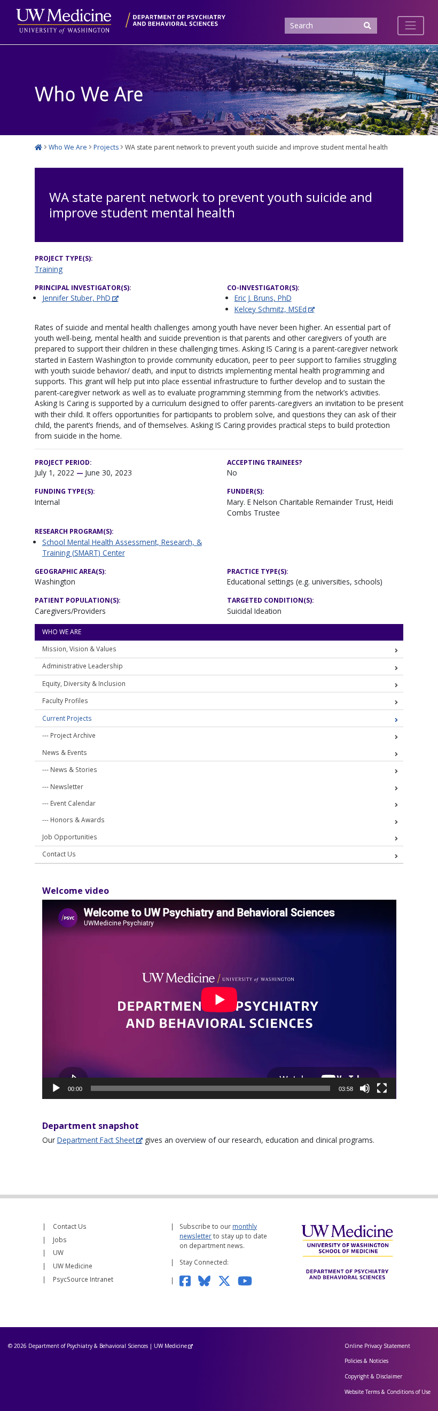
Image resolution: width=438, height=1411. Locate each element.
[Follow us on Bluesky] (208, 1280)
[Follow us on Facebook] (188, 1280)
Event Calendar (73, 803)
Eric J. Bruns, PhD (263, 298)
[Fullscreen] (382, 1088)
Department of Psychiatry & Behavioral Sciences (88, 1346)
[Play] (56, 1088)
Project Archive (73, 735)
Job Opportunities (69, 836)
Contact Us (59, 853)
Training (48, 269)
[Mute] (364, 1088)
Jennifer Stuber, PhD (76, 298)
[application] (219, 999)
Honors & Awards (77, 819)
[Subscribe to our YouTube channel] (248, 1280)
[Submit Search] (367, 26)
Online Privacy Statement (377, 1346)
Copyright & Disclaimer (373, 1376)
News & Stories (73, 769)
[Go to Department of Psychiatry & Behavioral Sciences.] (38, 147)
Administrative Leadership (82, 665)
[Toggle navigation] (410, 25)
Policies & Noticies (366, 1361)
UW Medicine (72, 1265)
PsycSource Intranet (83, 1279)
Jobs (60, 1239)
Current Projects (67, 718)
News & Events (64, 752)
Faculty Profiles (65, 700)
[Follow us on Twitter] (228, 1280)
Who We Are (61, 631)
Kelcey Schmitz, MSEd (270, 309)
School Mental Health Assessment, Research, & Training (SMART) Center (122, 547)
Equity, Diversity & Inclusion (84, 683)
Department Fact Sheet (96, 1140)
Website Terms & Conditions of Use (388, 1392)
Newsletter (66, 786)
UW (58, 1252)
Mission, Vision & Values (79, 648)
